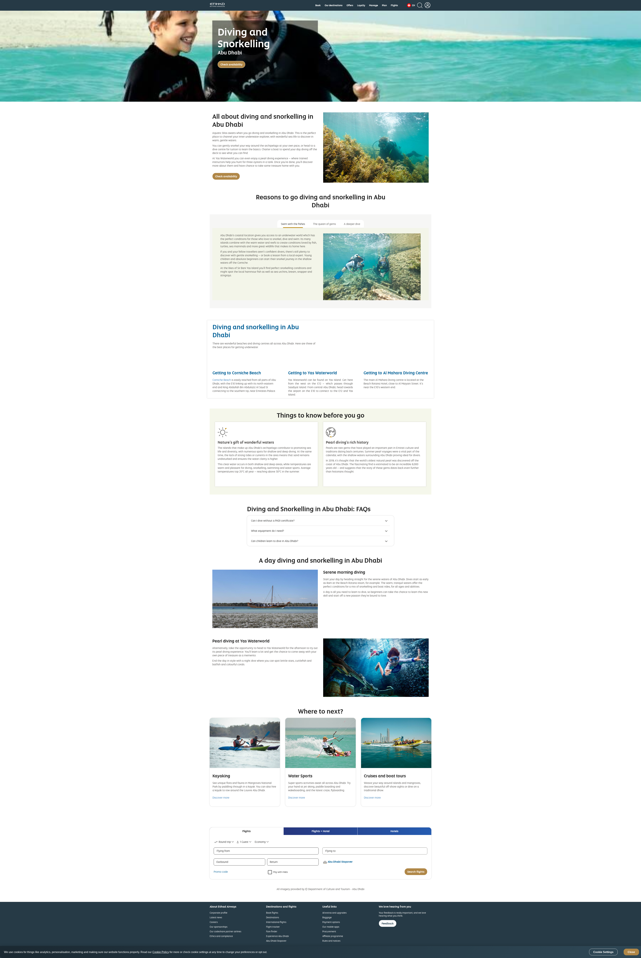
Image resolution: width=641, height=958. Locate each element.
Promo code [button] (221, 872)
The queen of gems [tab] (324, 224)
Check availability (231, 64)
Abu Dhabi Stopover (276, 940)
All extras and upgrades (334, 912)
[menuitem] (318, 5)
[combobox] (224, 842)
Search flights (415, 872)
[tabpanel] (320, 264)
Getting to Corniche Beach (236, 372)
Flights (394, 5)
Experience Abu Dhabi (277, 936)
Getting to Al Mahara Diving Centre (396, 372)
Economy (260, 842)
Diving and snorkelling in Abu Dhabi (255, 330)
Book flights (272, 912)
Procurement (329, 931)
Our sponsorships (218, 926)
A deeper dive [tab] (352, 224)
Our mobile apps (330, 926)
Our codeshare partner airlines (225, 931)
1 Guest (244, 842)
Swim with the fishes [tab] (293, 224)
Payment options (331, 922)
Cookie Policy (160, 952)
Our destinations (334, 5)
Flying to (330, 850)
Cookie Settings (603, 952)
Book (318, 5)
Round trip (225, 842)
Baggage (327, 917)
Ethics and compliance (221, 936)
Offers (350, 5)
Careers (214, 922)
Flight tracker (273, 926)
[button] (411, 5)
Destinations (272, 917)
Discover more (220, 797)
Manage (373, 5)
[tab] (246, 831)
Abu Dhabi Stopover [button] (340, 862)
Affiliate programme (332, 936)
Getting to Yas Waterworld (312, 372)
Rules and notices (331, 940)
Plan (384, 5)
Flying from (223, 850)
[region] (320, 952)
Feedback (388, 923)
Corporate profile (218, 912)
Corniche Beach (221, 380)
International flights (276, 922)
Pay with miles (280, 871)
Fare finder (271, 931)
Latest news (216, 917)
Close (631, 952)
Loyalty (361, 5)
